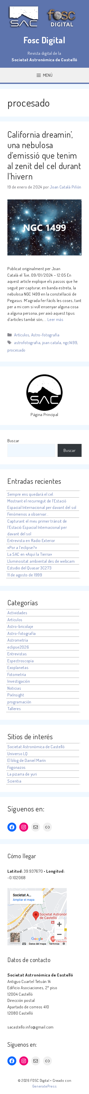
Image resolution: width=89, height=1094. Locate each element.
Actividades (17, 612)
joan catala (51, 342)
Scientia (14, 781)
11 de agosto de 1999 (24, 574)
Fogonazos (16, 767)
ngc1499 (70, 342)
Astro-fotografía (45, 334)
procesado (16, 350)
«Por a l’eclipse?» (22, 547)
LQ (25, 753)
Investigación (18, 681)
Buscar (13, 440)
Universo (14, 753)
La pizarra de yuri (22, 774)
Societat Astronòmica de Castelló (36, 746)
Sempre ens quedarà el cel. (30, 494)
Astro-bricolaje (20, 626)
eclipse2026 (18, 647)
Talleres (14, 708)
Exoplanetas (17, 667)
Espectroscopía (20, 660)
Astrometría (17, 640)
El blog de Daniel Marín (26, 760)
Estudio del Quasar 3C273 (29, 567)
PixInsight (15, 694)
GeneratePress (44, 1086)
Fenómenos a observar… (27, 514)
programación (19, 701)
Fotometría (16, 674)
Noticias (14, 688)
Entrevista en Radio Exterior (31, 540)
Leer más (55, 319)
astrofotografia (27, 342)
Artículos (21, 334)
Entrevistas (17, 653)
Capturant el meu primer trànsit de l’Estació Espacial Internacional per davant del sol (37, 527)
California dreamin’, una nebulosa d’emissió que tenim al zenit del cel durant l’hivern (44, 155)
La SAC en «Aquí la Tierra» (29, 554)
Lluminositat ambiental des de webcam (41, 561)
